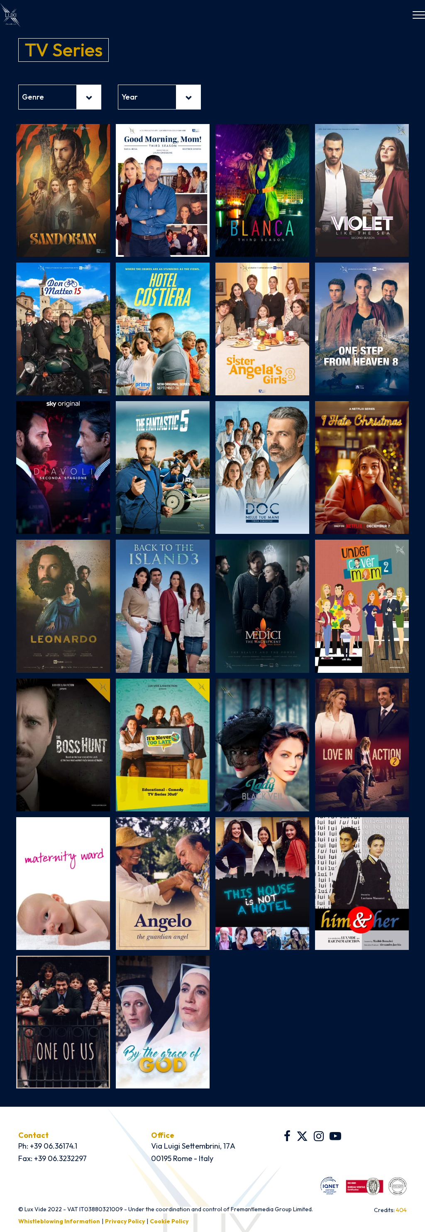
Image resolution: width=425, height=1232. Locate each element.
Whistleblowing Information (59, 1221)
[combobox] (59, 97)
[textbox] (60, 97)
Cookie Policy (169, 1221)
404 (401, 1210)
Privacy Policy (125, 1221)
